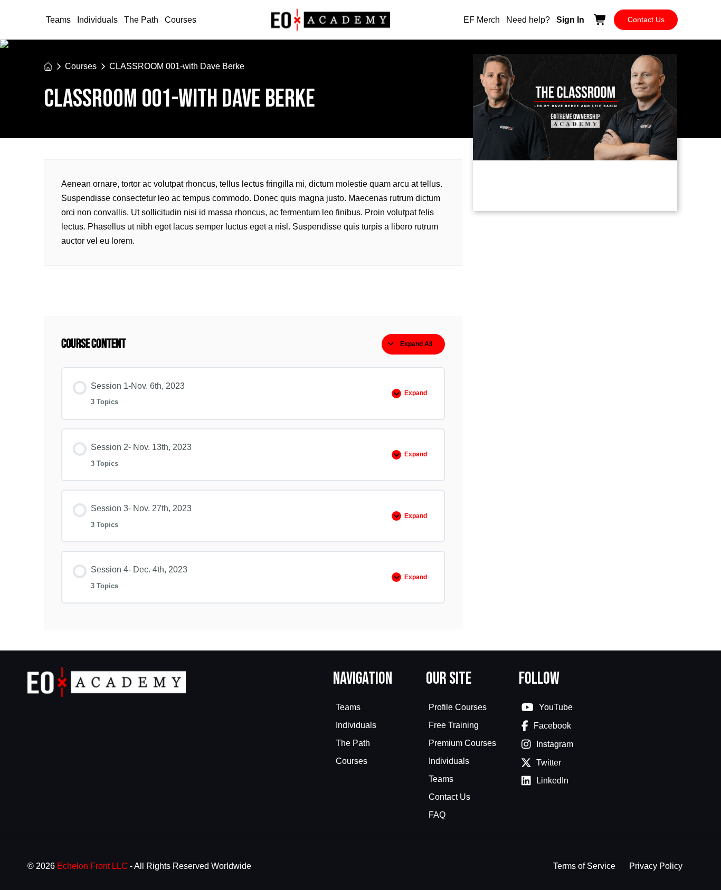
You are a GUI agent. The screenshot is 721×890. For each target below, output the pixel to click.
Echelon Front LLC (92, 866)
